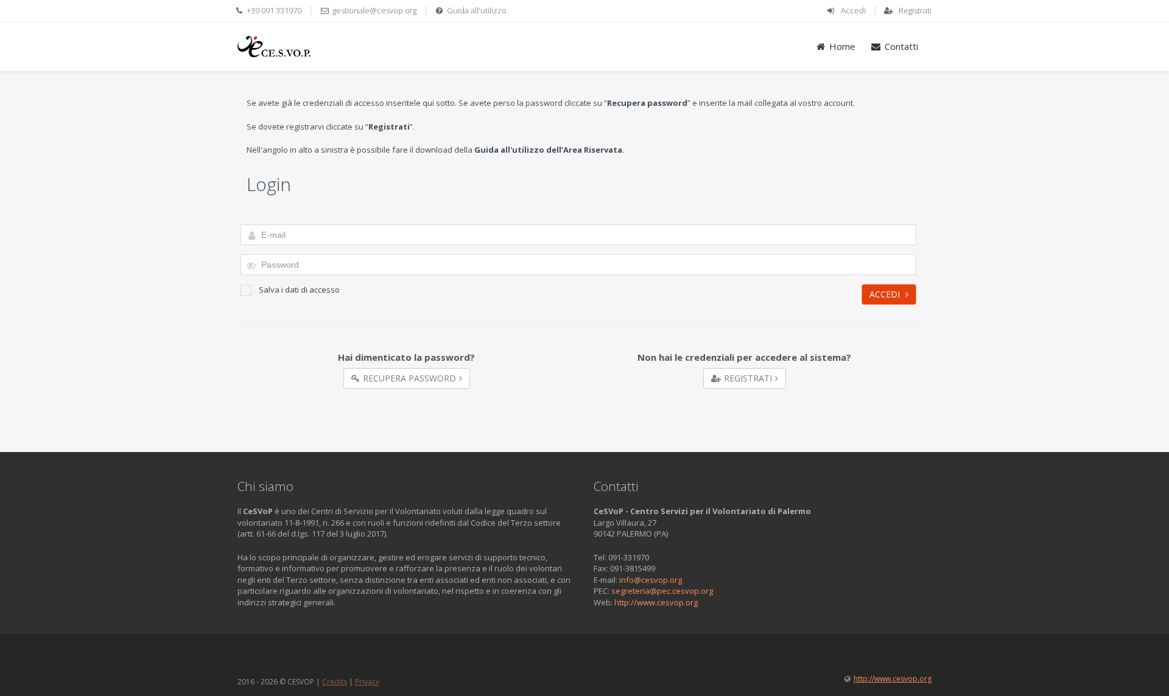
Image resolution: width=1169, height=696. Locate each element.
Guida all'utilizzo (477, 10)
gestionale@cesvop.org (374, 10)
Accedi (853, 10)
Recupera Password (409, 378)
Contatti (901, 46)
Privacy (367, 682)
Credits (334, 682)
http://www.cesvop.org (656, 602)
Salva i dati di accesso (299, 289)
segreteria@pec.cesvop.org (662, 590)
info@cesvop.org (650, 579)
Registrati (915, 10)
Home (842, 46)
